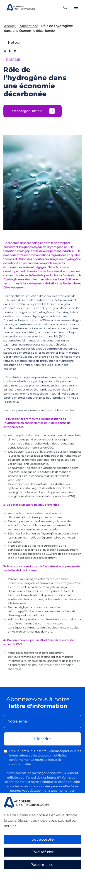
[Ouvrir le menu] (76, 7)
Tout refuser (42, 852)
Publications (28, 26)
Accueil (10, 26)
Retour (14, 42)
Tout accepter (42, 839)
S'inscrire (42, 739)
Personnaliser (42, 864)
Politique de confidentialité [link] (20, 870)
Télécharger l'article (26, 111)
